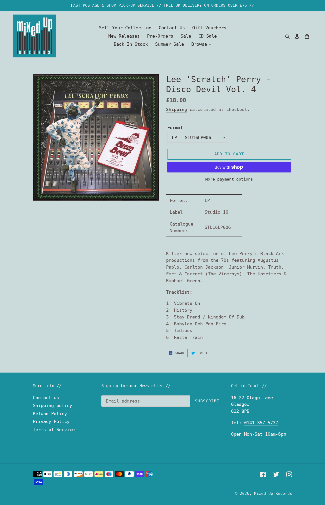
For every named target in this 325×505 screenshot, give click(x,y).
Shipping (176, 109)
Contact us (46, 397)
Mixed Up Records (273, 493)
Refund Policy (50, 413)
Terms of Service (54, 429)
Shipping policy (52, 405)
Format (175, 127)
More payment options (229, 179)
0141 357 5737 (261, 422)
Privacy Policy (51, 421)
